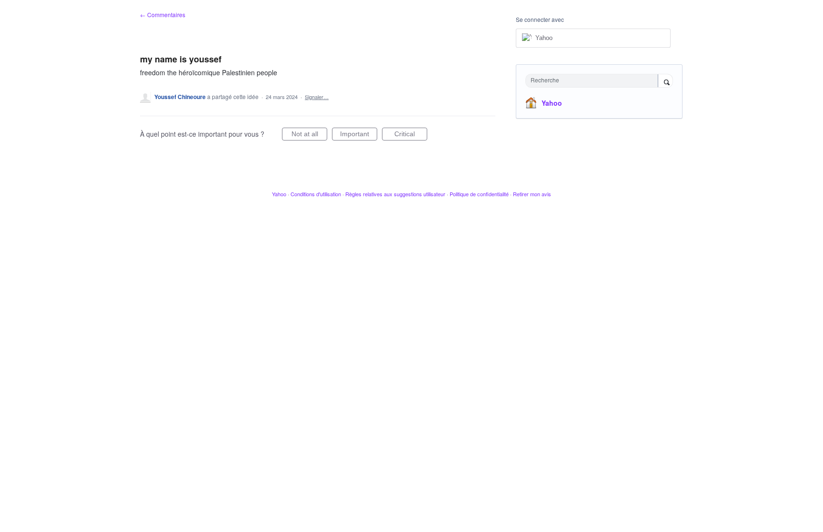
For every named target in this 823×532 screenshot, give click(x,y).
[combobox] (594, 81)
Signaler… (317, 96)
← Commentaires (162, 14)
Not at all (309, 135)
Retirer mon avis (532, 194)
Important (358, 135)
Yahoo (552, 103)
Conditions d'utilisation (316, 194)
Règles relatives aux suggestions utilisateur (395, 194)
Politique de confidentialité (479, 194)
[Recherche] (665, 81)
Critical (410, 135)
